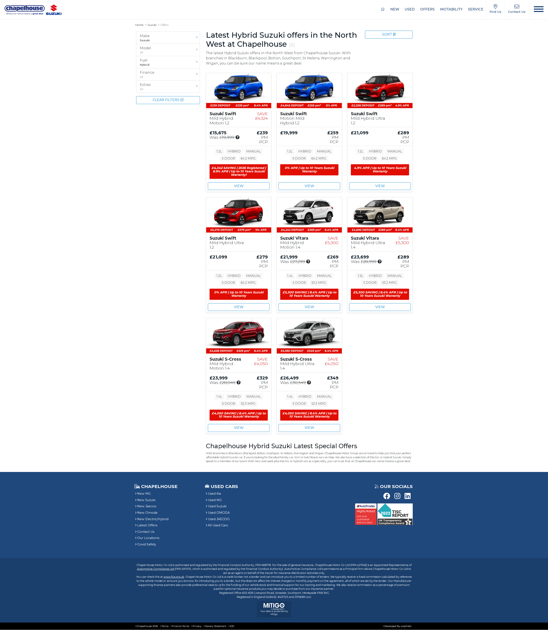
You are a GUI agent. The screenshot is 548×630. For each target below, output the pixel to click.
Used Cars (224, 486)
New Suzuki (146, 500)
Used (410, 9)
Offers (427, 9)
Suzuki (151, 25)
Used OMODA (219, 513)
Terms (164, 626)
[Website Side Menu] (538, 9)
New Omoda (147, 513)
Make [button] (145, 38)
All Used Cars (218, 525)
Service (475, 9)
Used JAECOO (219, 519)
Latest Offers (147, 525)
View (239, 186)
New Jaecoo (146, 506)
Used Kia (214, 494)
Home (139, 25)
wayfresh (406, 626)
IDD (232, 626)
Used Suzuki (217, 506)
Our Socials (396, 486)
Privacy (197, 626)
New (394, 9)
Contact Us (145, 532)
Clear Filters (166, 100)
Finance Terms (180, 626)
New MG (144, 494)
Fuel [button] (144, 62)
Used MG (215, 500)
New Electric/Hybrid (152, 519)
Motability (451, 9)
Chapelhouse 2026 (147, 626)
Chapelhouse (158, 486)
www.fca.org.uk (174, 576)
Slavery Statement (215, 626)
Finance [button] (147, 74)
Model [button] (145, 50)
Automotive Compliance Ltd (155, 568)
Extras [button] (145, 87)
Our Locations (148, 538)
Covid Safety (146, 544)
